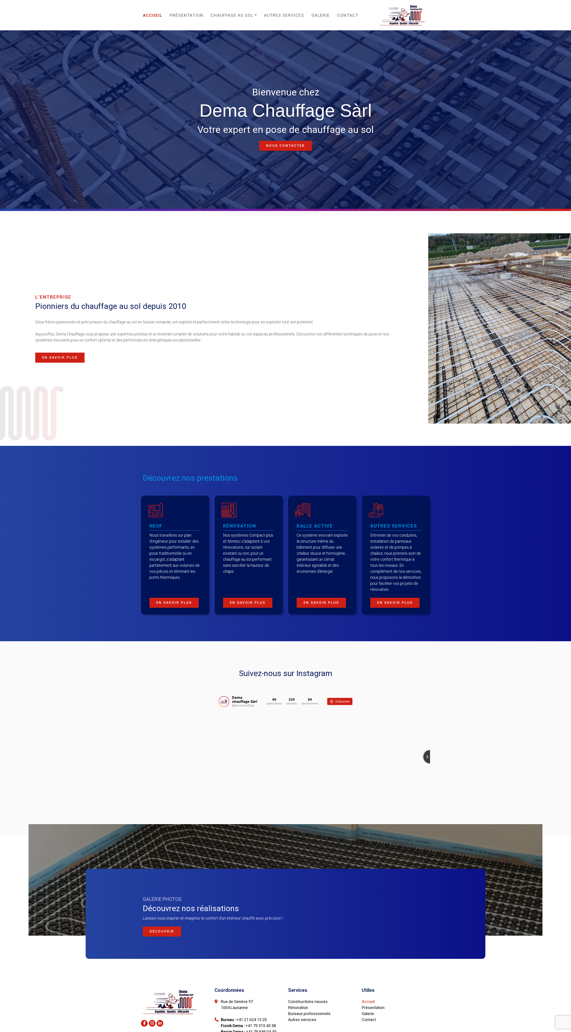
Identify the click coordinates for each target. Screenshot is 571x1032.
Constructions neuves (308, 1001)
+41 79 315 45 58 (261, 1025)
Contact (347, 15)
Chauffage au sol (232, 15)
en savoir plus (60, 358)
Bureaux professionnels (309, 1013)
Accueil (152, 15)
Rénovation (298, 1007)
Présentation (186, 15)
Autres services (284, 15)
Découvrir (162, 931)
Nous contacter (285, 146)
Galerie (321, 15)
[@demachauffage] (223, 701)
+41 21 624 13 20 (251, 1019)
